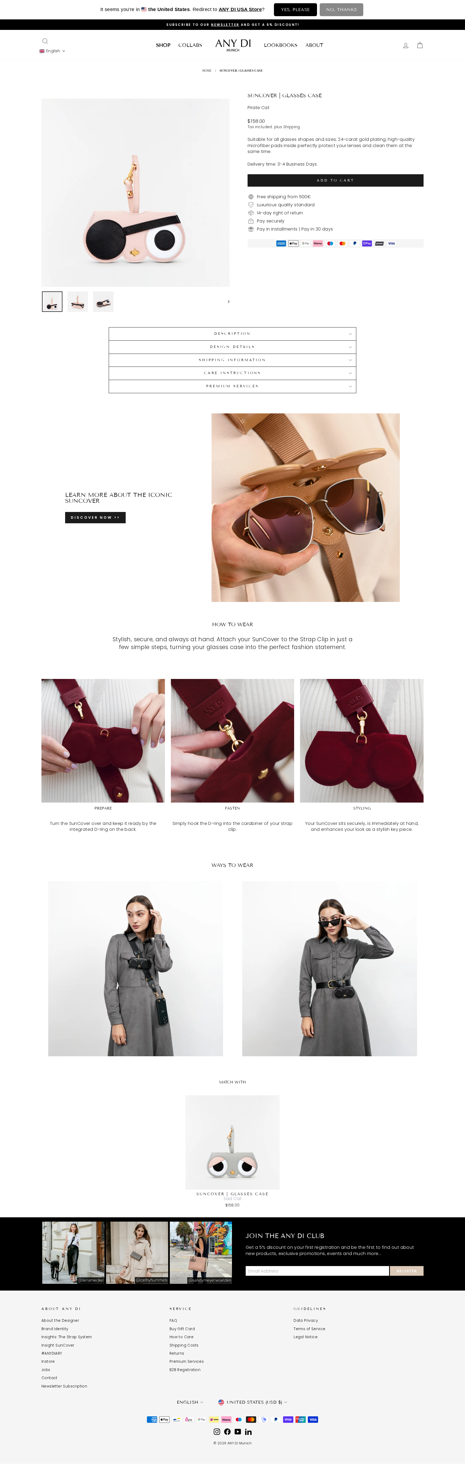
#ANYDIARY (51, 1353)
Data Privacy (306, 1320)
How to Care (181, 1337)
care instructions (232, 373)
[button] (52, 51)
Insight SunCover (57, 1345)
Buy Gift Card (182, 1328)
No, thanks (341, 9)
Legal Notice (306, 1337)
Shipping (291, 127)
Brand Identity (54, 1328)
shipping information (232, 360)
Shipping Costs (184, 1345)
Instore (48, 1361)
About (314, 45)
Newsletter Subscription (64, 1386)
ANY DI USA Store (240, 9)
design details (232, 347)
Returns (177, 1353)
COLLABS (190, 45)
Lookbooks (280, 45)
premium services (232, 386)
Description (232, 334)
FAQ (173, 1320)
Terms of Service (309, 1328)
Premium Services (187, 1361)
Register (407, 1271)
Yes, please (295, 9)
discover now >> (95, 517)
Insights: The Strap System (66, 1337)
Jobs (45, 1369)
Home (207, 70)
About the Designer (60, 1320)
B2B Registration (185, 1369)
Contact (49, 1378)
